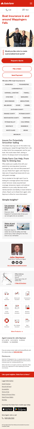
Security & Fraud (6, 386)
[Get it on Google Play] (20, 409)
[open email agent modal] (17, 262)
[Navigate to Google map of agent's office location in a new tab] (20, 262)
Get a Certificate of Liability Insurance (17, 265)
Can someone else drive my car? (9, 207)
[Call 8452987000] (13, 262)
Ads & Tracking (6, 384)
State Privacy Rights (7, 397)
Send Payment (17, 75)
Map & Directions (21, 283)
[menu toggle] (31, 3)
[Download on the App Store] (7, 409)
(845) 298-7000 (18, 352)
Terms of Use (5, 392)
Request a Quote (17, 61)
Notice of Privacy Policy (8, 394)
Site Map (4, 400)
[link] (8, 3)
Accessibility (5, 389)
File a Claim (17, 69)
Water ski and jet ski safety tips (10, 225)
